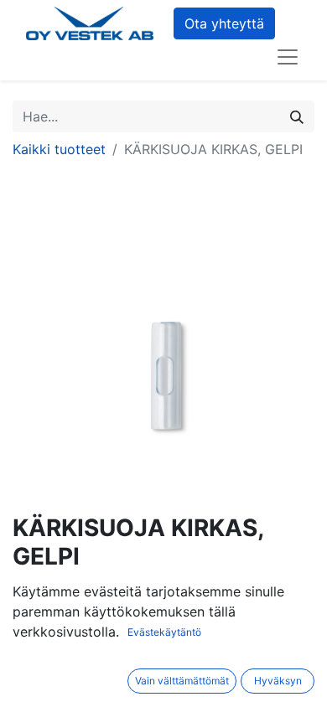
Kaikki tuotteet (59, 149)
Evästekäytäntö (164, 632)
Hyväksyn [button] (278, 680)
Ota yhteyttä (224, 23)
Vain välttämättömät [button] (182, 680)
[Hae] (296, 116)
